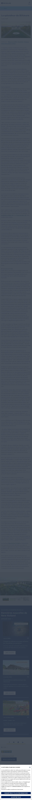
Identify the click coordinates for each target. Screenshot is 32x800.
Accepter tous (16, 797)
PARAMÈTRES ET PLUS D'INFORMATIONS (16, 793)
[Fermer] (30, 767)
